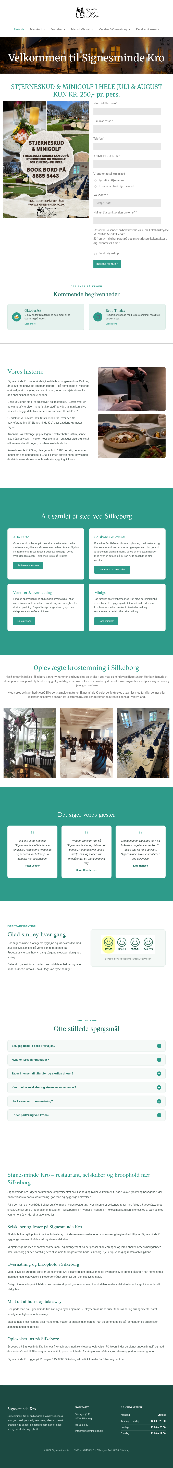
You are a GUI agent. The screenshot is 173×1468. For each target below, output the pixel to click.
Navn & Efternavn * (105, 103)
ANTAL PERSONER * (106, 156)
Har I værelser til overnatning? (32, 1101)
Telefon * (98, 138)
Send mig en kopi (109, 253)
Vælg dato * (100, 195)
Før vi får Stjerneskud (112, 180)
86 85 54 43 (81, 1424)
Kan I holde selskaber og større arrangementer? (44, 1087)
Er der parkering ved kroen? (30, 1115)
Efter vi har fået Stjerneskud (116, 186)
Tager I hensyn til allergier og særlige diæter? (42, 1073)
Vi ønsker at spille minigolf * (110, 173)
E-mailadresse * (103, 121)
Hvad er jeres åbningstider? (30, 1059)
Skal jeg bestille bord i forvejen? (33, 1045)
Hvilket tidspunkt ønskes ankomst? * (115, 212)
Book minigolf (106, 621)
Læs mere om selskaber (112, 569)
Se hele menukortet (28, 565)
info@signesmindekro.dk (89, 1430)
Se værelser (24, 621)
